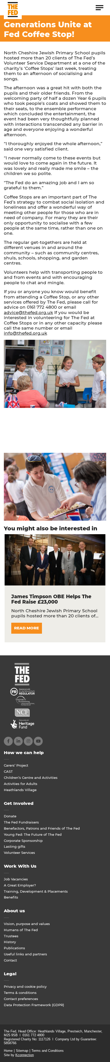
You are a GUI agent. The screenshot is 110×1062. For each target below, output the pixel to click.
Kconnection (24, 1055)
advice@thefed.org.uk (28, 312)
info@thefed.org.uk (25, 333)
